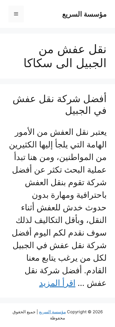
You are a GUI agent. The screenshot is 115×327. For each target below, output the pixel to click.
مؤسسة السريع (84, 14)
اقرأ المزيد (57, 283)
